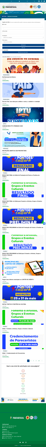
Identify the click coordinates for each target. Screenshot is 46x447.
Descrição (5, 31)
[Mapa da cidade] (23, 407)
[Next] (42, 361)
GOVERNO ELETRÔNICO (16, 12)
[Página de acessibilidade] (27, 1)
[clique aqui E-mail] (20, 442)
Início (3, 19)
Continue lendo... (5, 80)
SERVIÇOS (32, 12)
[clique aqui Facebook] (23, 442)
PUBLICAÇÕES (36, 12)
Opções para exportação (23, 52)
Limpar (23, 47)
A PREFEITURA (5, 12)
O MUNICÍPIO (10, 12)
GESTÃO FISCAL (27, 12)
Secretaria (5, 40)
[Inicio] (2, 12)
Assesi (19, 445)
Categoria (5, 35)
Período (4, 24)
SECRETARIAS (22, 12)
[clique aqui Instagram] (26, 442)
